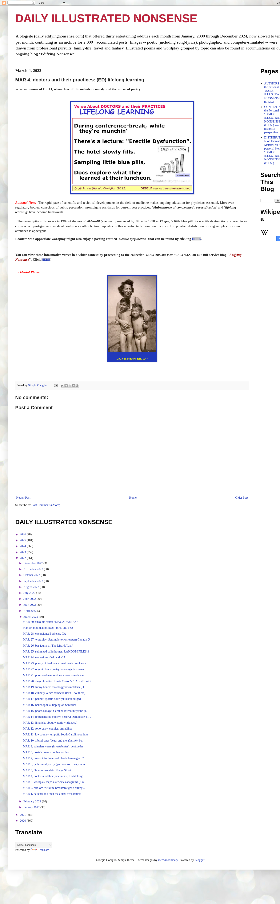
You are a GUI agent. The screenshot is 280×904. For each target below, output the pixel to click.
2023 (23, 552)
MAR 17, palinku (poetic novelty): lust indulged (52, 698)
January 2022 (31, 807)
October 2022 (32, 575)
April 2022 (30, 610)
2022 (23, 558)
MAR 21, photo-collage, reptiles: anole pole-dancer (54, 675)
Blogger (199, 860)
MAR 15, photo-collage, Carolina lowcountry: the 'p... (55, 710)
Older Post (241, 497)
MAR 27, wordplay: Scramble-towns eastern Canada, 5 (56, 639)
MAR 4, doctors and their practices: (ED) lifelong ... (54, 776)
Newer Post (23, 497)
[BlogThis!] (66, 386)
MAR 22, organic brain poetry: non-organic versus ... (55, 669)
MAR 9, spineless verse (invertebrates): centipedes (53, 746)
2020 (23, 820)
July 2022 (29, 592)
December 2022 (33, 563)
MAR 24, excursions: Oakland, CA (44, 657)
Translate (43, 849)
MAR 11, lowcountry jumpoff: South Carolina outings (55, 734)
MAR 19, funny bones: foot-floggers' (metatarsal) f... (54, 687)
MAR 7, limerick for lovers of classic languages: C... (54, 758)
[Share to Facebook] (73, 386)
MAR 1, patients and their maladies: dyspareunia (52, 793)
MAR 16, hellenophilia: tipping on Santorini (49, 705)
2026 (23, 534)
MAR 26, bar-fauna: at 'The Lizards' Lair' (48, 645)
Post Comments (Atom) (46, 505)
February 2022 (32, 801)
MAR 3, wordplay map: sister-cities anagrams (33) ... (55, 782)
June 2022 (30, 598)
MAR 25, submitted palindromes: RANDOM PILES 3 (56, 651)
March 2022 (31, 616)
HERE (196, 238)
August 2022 (31, 587)
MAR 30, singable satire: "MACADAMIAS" (50, 621)
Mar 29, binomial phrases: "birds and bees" (49, 627)
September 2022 (33, 581)
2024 (23, 546)
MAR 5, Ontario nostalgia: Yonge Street (47, 770)
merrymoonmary (168, 860)
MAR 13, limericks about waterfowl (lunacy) (50, 722)
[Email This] (63, 386)
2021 (23, 814)
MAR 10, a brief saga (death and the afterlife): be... (53, 740)
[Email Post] (55, 385)
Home (133, 497)
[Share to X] (70, 386)
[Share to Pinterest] (77, 386)
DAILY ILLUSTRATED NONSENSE (106, 18)
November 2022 (33, 569)
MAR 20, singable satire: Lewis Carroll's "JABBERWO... (58, 681)
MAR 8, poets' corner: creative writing (46, 752)
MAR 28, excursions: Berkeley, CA (44, 633)
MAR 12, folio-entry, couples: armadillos (47, 728)
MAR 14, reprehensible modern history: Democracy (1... (57, 716)
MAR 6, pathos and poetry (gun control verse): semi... (55, 764)
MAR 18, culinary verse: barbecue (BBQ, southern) (54, 693)
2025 (23, 540)
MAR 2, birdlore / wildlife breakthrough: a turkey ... (54, 787)
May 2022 (30, 604)
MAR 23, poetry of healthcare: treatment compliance (54, 663)
